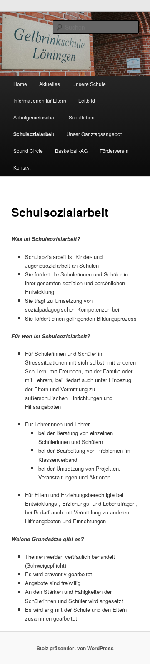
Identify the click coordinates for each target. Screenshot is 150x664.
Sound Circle (28, 150)
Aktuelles (49, 83)
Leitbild (86, 100)
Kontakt (21, 167)
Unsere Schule (89, 83)
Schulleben (82, 117)
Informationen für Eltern (39, 100)
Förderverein (114, 150)
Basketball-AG (71, 150)
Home (20, 83)
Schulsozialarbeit (33, 134)
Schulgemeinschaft (35, 117)
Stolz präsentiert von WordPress (75, 648)
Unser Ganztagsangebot (94, 133)
